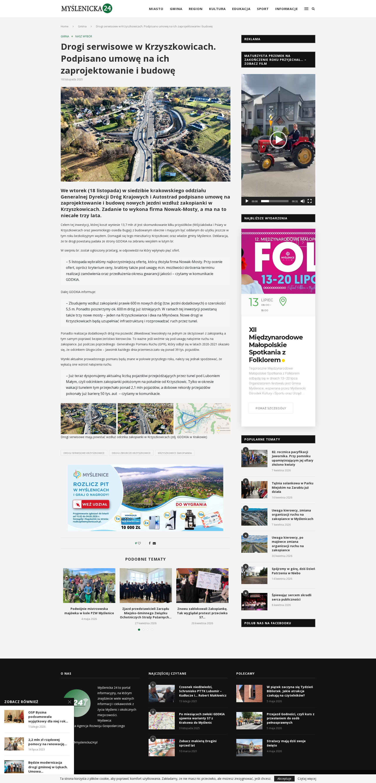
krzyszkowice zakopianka (175, 453)
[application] (278, 139)
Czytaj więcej (307, 778)
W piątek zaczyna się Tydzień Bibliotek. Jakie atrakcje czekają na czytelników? (290, 691)
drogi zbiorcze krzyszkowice (131, 453)
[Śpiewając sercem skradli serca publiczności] (254, 601)
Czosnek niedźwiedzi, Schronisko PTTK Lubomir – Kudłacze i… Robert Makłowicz (203, 691)
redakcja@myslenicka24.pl (79, 742)
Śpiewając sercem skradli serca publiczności (291, 597)
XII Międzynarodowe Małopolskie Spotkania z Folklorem (276, 345)
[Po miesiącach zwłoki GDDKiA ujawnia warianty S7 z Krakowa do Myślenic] (162, 720)
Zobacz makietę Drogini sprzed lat (198, 743)
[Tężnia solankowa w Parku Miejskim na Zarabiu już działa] (254, 489)
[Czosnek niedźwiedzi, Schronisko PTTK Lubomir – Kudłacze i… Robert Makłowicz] (162, 693)
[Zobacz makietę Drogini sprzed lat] (162, 747)
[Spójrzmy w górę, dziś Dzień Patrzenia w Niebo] (254, 575)
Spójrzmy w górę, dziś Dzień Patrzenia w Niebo (293, 571)
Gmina (176, 9)
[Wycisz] (302, 201)
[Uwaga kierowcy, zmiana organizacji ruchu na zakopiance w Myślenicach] (254, 517)
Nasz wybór (83, 36)
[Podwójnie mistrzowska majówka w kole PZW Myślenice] (89, 585)
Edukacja (241, 9)
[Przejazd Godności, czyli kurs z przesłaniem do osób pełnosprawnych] (249, 720)
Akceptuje (284, 778)
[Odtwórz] (247, 201)
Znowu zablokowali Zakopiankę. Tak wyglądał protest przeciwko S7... (202, 613)
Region (196, 9)
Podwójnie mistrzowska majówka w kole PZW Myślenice (89, 611)
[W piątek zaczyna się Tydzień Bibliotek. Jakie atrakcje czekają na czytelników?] (249, 693)
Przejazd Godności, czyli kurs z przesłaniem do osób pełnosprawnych (290, 718)
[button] (278, 140)
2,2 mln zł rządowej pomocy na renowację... (47, 741)
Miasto (156, 9)
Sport (263, 9)
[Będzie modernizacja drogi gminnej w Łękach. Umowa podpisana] (14, 766)
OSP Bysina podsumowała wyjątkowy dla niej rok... (48, 716)
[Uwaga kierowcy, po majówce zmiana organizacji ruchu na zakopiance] (254, 544)
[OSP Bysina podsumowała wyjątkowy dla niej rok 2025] (14, 716)
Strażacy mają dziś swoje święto (286, 743)
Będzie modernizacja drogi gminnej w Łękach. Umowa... (48, 766)
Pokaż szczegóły (271, 408)
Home (65, 26)
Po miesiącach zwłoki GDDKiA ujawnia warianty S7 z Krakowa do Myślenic (202, 718)
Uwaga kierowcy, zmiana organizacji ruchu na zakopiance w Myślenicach (292, 514)
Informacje (286, 9)
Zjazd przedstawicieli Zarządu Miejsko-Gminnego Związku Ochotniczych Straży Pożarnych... (145, 613)
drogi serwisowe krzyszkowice (84, 453)
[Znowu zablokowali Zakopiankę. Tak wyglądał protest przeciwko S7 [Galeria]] (202, 585)
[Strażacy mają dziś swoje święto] (249, 747)
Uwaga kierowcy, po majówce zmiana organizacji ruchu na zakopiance (288, 543)
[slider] (275, 201)
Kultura (217, 9)
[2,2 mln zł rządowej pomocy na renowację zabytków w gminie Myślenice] (14, 743)
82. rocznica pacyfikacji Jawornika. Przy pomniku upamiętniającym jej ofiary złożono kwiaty (292, 458)
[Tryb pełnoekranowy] (309, 201)
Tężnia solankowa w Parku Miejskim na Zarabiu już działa (292, 487)
